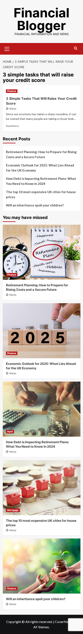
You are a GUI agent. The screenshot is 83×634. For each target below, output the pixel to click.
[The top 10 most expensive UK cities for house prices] (41, 487)
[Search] (75, 48)
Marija (12, 108)
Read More (12, 125)
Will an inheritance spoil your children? (35, 205)
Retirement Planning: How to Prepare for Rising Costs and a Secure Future (41, 154)
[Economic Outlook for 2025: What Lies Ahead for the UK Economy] (41, 330)
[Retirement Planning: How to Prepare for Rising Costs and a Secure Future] (41, 252)
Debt (10, 431)
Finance (11, 91)
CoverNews (63, 622)
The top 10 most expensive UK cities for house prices (41, 194)
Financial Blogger (41, 19)
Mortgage (13, 510)
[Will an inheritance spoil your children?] (41, 566)
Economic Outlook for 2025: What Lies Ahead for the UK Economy (40, 167)
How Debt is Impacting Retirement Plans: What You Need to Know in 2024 (41, 181)
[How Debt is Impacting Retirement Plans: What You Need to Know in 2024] (41, 409)
